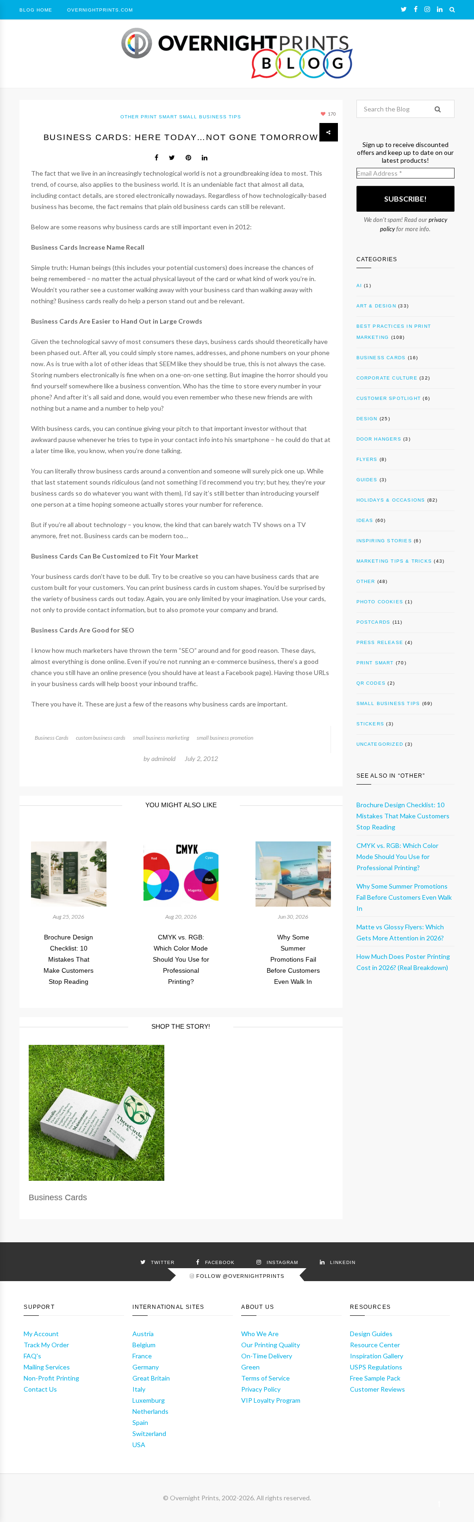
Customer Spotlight (388, 398)
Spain (140, 1422)
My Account (41, 1334)
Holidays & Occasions (390, 500)
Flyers (367, 459)
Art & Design (376, 305)
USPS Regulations (376, 1367)
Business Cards (52, 737)
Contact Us (40, 1389)
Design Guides (371, 1334)
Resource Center (375, 1345)
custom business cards (100, 737)
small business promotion (225, 737)
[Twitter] (404, 9)
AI (359, 285)
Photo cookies (380, 601)
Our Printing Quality (270, 1345)
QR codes (371, 683)
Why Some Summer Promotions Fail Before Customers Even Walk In (293, 959)
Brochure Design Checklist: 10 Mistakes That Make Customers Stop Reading (69, 959)
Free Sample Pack (375, 1378)
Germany (145, 1367)
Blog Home (35, 9)
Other (129, 116)
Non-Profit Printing (51, 1378)
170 (331, 114)
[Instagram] (427, 9)
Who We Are (260, 1334)
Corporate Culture (387, 377)
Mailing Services (47, 1367)
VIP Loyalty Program (270, 1400)
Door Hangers (378, 439)
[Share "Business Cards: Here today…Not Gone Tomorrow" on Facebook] (156, 157)
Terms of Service (265, 1378)
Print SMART (159, 116)
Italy (138, 1389)
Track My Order (46, 1345)
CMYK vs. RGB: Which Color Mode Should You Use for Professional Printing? (181, 959)
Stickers (370, 723)
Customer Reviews (377, 1389)
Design (367, 418)
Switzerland (149, 1433)
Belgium (144, 1345)
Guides (367, 479)
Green (250, 1367)
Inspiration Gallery (376, 1356)
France (142, 1356)
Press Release (380, 642)
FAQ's (32, 1356)
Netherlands (150, 1411)
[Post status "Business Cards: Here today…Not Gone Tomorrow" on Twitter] (172, 157)
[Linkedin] (440, 9)
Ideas (365, 520)
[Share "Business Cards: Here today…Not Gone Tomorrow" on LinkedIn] (204, 157)
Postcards (373, 622)
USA (138, 1444)
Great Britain (151, 1378)
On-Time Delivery (266, 1356)
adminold (163, 758)
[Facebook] (416, 9)
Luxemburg (148, 1400)
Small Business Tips (210, 116)
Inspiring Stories (384, 540)
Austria (143, 1334)
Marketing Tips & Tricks (394, 561)
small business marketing (161, 737)
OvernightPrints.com (100, 9)
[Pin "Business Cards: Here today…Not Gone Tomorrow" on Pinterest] (188, 157)
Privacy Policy (261, 1389)
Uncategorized (380, 744)
